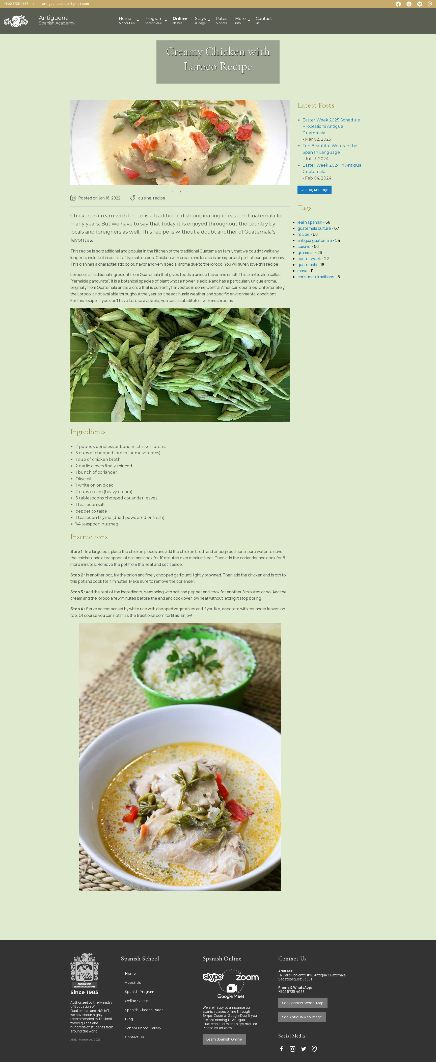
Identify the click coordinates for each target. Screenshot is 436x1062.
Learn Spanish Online (224, 1039)
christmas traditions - (317, 277)
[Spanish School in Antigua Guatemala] (16, 19)
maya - (304, 270)
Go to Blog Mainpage (314, 190)
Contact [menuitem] (264, 20)
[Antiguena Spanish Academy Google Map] (430, 4)
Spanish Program (139, 992)
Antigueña (56, 20)
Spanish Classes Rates (144, 1010)
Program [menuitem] (153, 20)
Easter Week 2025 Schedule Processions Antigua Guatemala (331, 126)
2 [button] (180, 188)
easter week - (310, 258)
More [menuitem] (240, 20)
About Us (133, 982)
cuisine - (305, 246)
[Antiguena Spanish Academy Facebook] (281, 1049)
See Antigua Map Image (302, 1017)
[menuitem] (180, 21)
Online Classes (137, 1001)
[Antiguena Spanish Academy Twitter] (304, 1049)
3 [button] (187, 188)
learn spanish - (311, 222)
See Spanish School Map (302, 1002)
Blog (129, 1019)
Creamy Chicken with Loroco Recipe (218, 58)
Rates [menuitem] (221, 20)
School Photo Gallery (143, 1028)
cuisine (144, 198)
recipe (159, 198)
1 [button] (172, 188)
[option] (180, 142)
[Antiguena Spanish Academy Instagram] (292, 1049)
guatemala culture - (315, 228)
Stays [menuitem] (200, 20)
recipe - (305, 234)
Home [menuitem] (126, 20)
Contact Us (134, 1037)
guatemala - (308, 264)
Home (130, 973)
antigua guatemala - (316, 240)
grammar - (307, 252)
